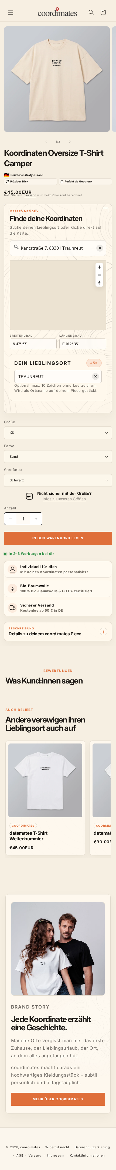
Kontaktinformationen (87, 1155)
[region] (58, 295)
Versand (30, 195)
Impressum (55, 1155)
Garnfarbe (13, 469)
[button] (11, 12)
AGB (19, 1155)
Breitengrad (21, 335)
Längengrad (70, 335)
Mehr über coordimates (58, 1099)
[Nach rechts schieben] (70, 142)
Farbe (9, 446)
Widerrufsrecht (57, 1147)
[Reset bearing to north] (99, 283)
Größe (9, 422)
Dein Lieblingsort (42, 363)
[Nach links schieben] (46, 142)
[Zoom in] (99, 267)
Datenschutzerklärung (92, 1147)
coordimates (30, 1147)
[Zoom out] (99, 275)
